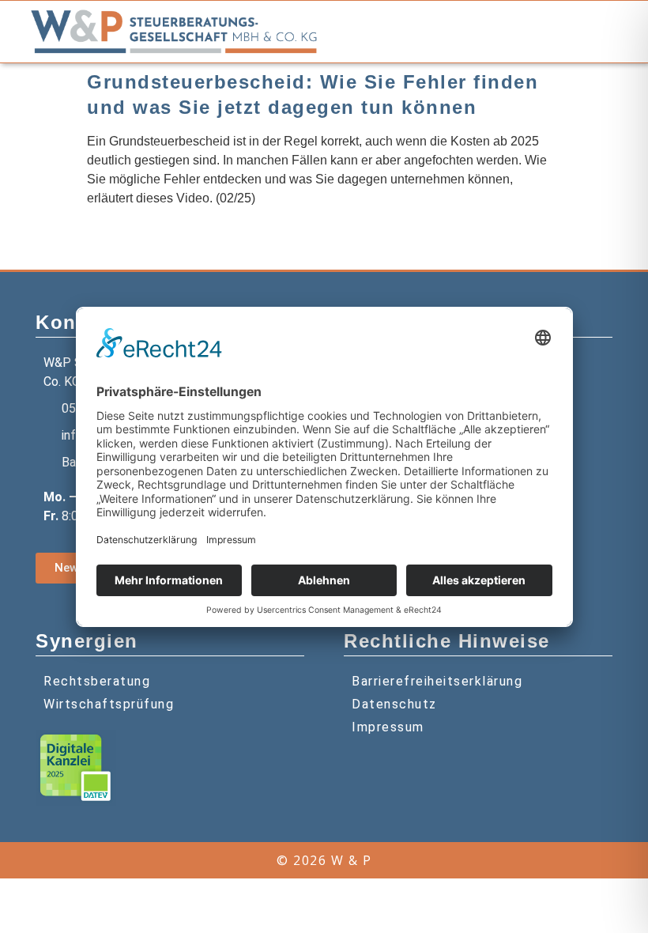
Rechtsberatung (96, 681)
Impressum (388, 727)
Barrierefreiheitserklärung (437, 681)
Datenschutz (394, 704)
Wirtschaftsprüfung (108, 704)
